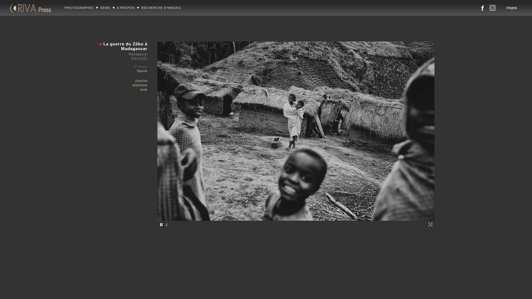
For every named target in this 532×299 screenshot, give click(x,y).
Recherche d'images (161, 7)
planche (141, 81)
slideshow (139, 85)
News (105, 7)
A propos (126, 7)
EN (514, 8)
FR (509, 8)
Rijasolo (142, 71)
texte (143, 90)
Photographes (79, 7)
